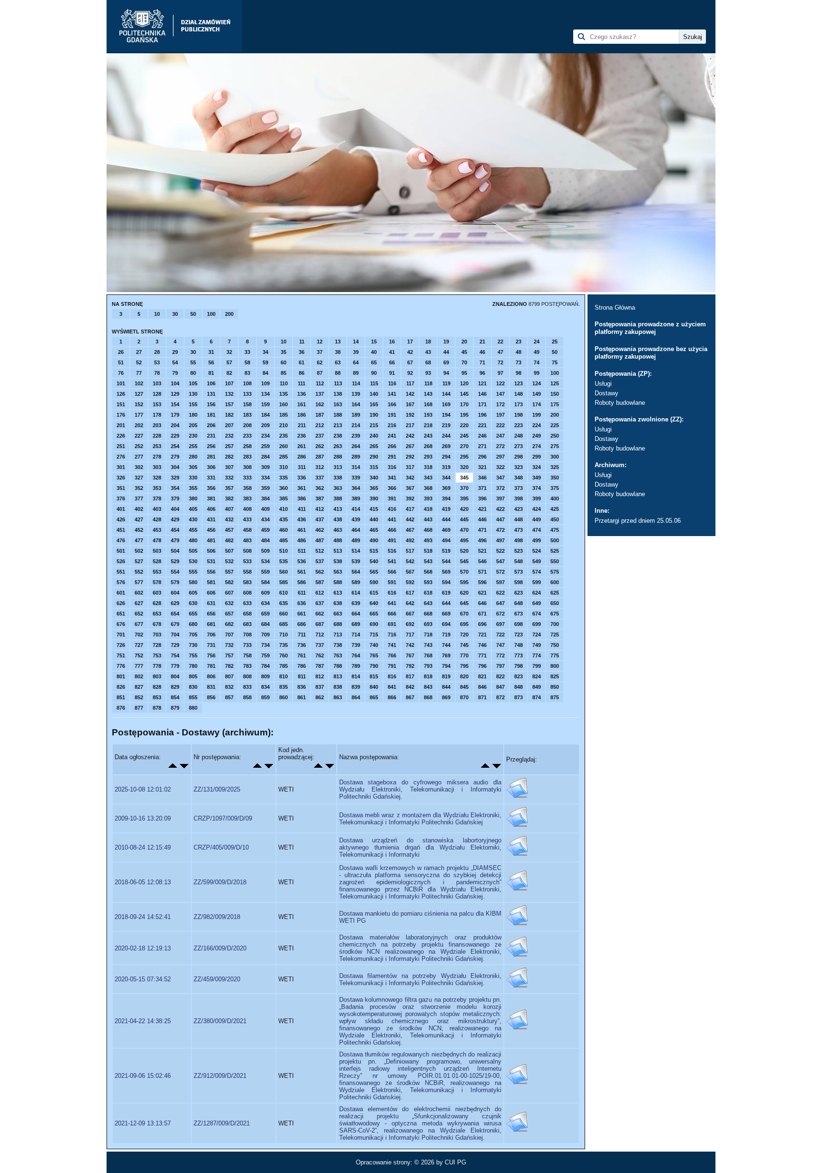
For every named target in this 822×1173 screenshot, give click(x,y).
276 (121, 456)
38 (338, 352)
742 (410, 645)
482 (229, 540)
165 (374, 404)
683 (247, 624)
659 (265, 613)
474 (536, 530)
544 (446, 561)
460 (283, 530)
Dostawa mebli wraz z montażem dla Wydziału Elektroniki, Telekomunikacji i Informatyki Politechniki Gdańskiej (420, 818)
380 (193, 498)
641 (392, 603)
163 (337, 404)
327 (139, 477)
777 (139, 666)
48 (518, 352)
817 (410, 676)
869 (446, 697)
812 (319, 676)
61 (301, 362)
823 (518, 676)
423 (518, 509)
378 (157, 498)
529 (175, 561)
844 (446, 687)
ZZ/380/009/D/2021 (220, 1021)
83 (247, 373)
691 (392, 624)
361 (301, 488)
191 (392, 415)
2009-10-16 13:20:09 (143, 818)
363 (337, 488)
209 (265, 425)
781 (211, 666)
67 (410, 362)
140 (374, 394)
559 (265, 572)
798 (518, 666)
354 (175, 488)
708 (247, 634)
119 (446, 383)
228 (157, 436)
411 (302, 509)
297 (500, 456)
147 (500, 394)
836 (301, 687)
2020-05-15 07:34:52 (143, 979)
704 (175, 634)
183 (247, 415)
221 (482, 425)
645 (464, 603)
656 (211, 613)
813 (337, 676)
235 (283, 436)
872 (500, 697)
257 (229, 446)
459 (265, 530)
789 (356, 666)
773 (518, 655)
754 (175, 655)
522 (500, 551)
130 (193, 394)
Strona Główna (615, 307)
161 (301, 404)
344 (446, 477)
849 (536, 687)
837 (319, 687)
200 (229, 314)
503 (157, 551)
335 (283, 477)
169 (446, 404)
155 (193, 404)
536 (301, 561)
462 (319, 530)
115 (374, 383)
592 (410, 582)
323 (518, 467)
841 (392, 687)
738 (337, 645)
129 (175, 394)
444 (446, 519)
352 (139, 488)
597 (500, 582)
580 (193, 582)
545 (464, 561)
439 (356, 519)
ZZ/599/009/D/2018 (220, 882)
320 (464, 467)
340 (374, 477)
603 (157, 593)
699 (536, 624)
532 (229, 561)
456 (211, 530)
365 (374, 488)
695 (464, 624)
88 (338, 373)
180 (193, 415)
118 (428, 383)
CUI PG (455, 1162)
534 (265, 561)
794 (446, 666)
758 (247, 655)
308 (247, 467)
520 (464, 551)
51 (121, 362)
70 (464, 362)
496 (482, 540)
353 (157, 488)
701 (121, 634)
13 (338, 341)
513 (337, 551)
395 (464, 498)
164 (356, 404)
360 (283, 488)
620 (464, 593)
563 (337, 572)
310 (283, 467)
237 (319, 436)
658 (247, 613)
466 (392, 530)
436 (301, 519)
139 (356, 394)
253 (157, 446)
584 (265, 582)
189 (356, 415)
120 (464, 383)
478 (157, 540)
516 (392, 551)
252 (139, 446)
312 (319, 467)
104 (175, 383)
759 (265, 655)
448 (518, 519)
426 (121, 519)
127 (139, 394)
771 (482, 655)
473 (518, 530)
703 (157, 634)
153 (157, 404)
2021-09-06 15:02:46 (143, 1075)
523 (518, 551)
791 (392, 666)
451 (121, 530)
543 (428, 561)
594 (446, 582)
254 (175, 446)
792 (410, 666)
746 (482, 645)
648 (518, 603)
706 (211, 634)
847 (500, 687)
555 (193, 572)
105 (193, 383)
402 (139, 509)
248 (518, 436)
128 (157, 394)
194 (446, 415)
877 (139, 708)
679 (175, 624)
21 (482, 341)
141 (392, 394)
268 (428, 446)
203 (157, 425)
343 (428, 477)
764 (356, 655)
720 (464, 634)
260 (283, 446)
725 (554, 634)
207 (229, 425)
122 (500, 383)
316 (392, 467)
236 (301, 436)
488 (337, 540)
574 (536, 572)
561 (301, 572)
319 (446, 467)
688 (337, 624)
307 (229, 467)
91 (392, 373)
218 (428, 425)
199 (536, 415)
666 (392, 613)
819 (446, 676)
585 (283, 582)
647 (500, 603)
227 (139, 436)
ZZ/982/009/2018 (217, 916)
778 (157, 666)
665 (374, 613)
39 (356, 352)
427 (139, 519)
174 (536, 404)
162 (319, 404)
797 (500, 666)
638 (337, 603)
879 (175, 708)
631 (211, 603)
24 (536, 341)
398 (518, 498)
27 (139, 352)
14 (356, 341)
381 (211, 498)
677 (139, 624)
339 (356, 477)
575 (554, 572)
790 (374, 666)
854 (175, 697)
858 (247, 697)
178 (157, 415)
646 (482, 603)
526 (121, 561)
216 (392, 425)
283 (247, 456)
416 (392, 509)
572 (500, 572)
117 (410, 383)
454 (175, 530)
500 (554, 540)
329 (175, 477)
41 (392, 352)
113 (338, 383)
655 (193, 613)
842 (410, 687)
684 (265, 624)
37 (320, 352)
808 (247, 676)
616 (392, 593)
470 (464, 530)
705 (193, 634)
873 (518, 697)
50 (193, 314)
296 (482, 456)
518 (428, 551)
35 (283, 352)
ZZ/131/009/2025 (217, 789)
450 (554, 519)
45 (464, 352)
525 (554, 551)
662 (319, 613)
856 (211, 697)
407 (229, 509)
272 (500, 446)
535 (283, 561)
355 (193, 488)
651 (121, 613)
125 (554, 383)
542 (410, 561)
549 (536, 561)
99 (536, 373)
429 (175, 519)
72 (500, 362)
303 (157, 467)
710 (283, 634)
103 (157, 383)
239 (356, 436)
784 (265, 666)
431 (211, 519)
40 (374, 352)
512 (319, 551)
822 (500, 676)
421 (482, 509)
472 (500, 530)
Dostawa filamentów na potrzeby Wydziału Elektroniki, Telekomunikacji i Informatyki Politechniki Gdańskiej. (420, 979)
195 (464, 415)
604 (175, 593)
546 (482, 561)
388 (337, 498)
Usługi (603, 383)
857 (229, 697)
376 (121, 498)
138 (337, 394)
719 (446, 634)
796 (482, 666)
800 (554, 666)
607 (229, 593)
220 (464, 425)
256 (211, 446)
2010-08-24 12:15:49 (143, 847)
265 (374, 446)
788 (337, 666)
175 (554, 404)
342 (410, 477)
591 (392, 582)
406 (211, 509)
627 (139, 603)
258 (247, 446)
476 (121, 540)
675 (554, 613)
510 (283, 551)
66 (392, 362)
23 (518, 341)
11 (301, 341)
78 (157, 373)
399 (536, 498)
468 (428, 530)
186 (301, 415)
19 (446, 341)
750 (554, 645)
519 (446, 551)
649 (536, 603)
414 (356, 509)
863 (337, 697)
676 (121, 624)
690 (374, 624)
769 (446, 655)
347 (500, 477)
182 (229, 415)
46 (482, 352)
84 (265, 373)
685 (283, 624)
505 (193, 551)
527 (139, 561)
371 (482, 488)
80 (193, 373)
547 (500, 561)
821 (482, 676)
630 (193, 603)
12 (320, 341)
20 (464, 341)
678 (157, 624)
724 (536, 634)
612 (319, 593)
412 (319, 509)
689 (356, 624)
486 (301, 540)
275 (554, 446)
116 (392, 383)
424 (536, 509)
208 (247, 425)
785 (283, 666)
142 (410, 394)
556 (211, 572)
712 (319, 634)
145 (464, 394)
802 (139, 676)
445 (464, 519)
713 (337, 634)
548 (518, 561)
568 (428, 572)
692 (410, 624)
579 (175, 582)
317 (410, 467)
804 (175, 676)
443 (428, 519)
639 (356, 603)
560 (283, 572)
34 (265, 352)
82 (229, 373)
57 (229, 362)
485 (283, 540)
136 (301, 394)
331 (211, 477)
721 (482, 634)
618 (428, 593)
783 (247, 666)
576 (121, 582)
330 (193, 477)
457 (229, 530)
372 (500, 488)
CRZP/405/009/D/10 (221, 847)
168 (428, 404)
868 (428, 697)
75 (555, 362)
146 (482, 394)
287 (319, 456)
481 (211, 540)
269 (446, 446)
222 (500, 425)
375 (554, 488)
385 (283, 498)
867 (410, 697)
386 (301, 498)
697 (500, 624)
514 (356, 551)
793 (428, 666)
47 (500, 352)
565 (374, 572)
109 (265, 383)
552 (139, 572)
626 (121, 603)
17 (410, 341)
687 (319, 624)
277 (139, 456)
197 (500, 415)
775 (554, 655)
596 (482, 582)
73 (518, 362)
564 (356, 572)
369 (446, 488)
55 (193, 362)
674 (536, 613)
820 (464, 676)
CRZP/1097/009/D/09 (223, 818)
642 (410, 603)
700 (554, 624)
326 (121, 477)
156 (211, 404)
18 (428, 341)
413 (337, 509)
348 (518, 477)
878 (157, 708)
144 (446, 394)
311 (302, 467)
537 (319, 561)
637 (319, 603)
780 (193, 666)
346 (482, 477)
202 (139, 425)
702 (139, 634)
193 (428, 415)
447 (500, 519)
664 (356, 613)
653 (157, 613)
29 (175, 352)
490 (374, 540)
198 (518, 415)
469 (446, 530)
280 (193, 456)
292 (410, 456)
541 (392, 561)
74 (536, 362)
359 (265, 488)
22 (500, 341)
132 (229, 394)
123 (518, 383)
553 (157, 572)
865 (374, 697)
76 (121, 373)
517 (410, 551)
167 (410, 404)
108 (247, 383)
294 (446, 456)
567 (410, 572)
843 (428, 687)
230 (193, 436)
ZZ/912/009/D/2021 (220, 1075)
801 (121, 676)
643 (428, 603)
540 (374, 561)
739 (356, 645)
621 (482, 593)
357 (229, 488)
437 (319, 519)
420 (464, 509)
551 (121, 572)
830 (193, 687)
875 (554, 697)
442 (410, 519)
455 (193, 530)
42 (410, 352)
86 (301, 373)
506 (211, 551)
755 (193, 655)
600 (554, 582)
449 (536, 519)
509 (265, 551)
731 (211, 645)
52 (139, 362)
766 (392, 655)
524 (536, 551)
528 (157, 561)
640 (374, 603)
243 (428, 436)
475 (554, 530)
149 (536, 394)
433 (247, 519)
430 (193, 519)
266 (392, 446)
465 (374, 530)
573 (518, 572)
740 (374, 645)
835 (283, 687)
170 (464, 404)
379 (175, 498)
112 (320, 383)
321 (482, 467)
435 (283, 519)
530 (193, 561)
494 (446, 540)
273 (518, 446)
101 (121, 383)
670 (464, 613)
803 (157, 676)
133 (247, 394)
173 (518, 404)
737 (319, 645)
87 (320, 373)
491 (392, 540)
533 (247, 561)
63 (338, 362)
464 (356, 530)
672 (500, 613)
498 (518, 540)
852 (139, 697)
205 (193, 425)
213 (337, 425)
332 (229, 477)
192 (410, 415)
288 (337, 456)
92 (410, 373)
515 (374, 551)
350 (554, 477)
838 (337, 687)
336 (301, 477)
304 (175, 467)
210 (283, 425)
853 (157, 697)
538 (337, 561)
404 (175, 509)
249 (536, 436)
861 (301, 697)
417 (410, 509)
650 (554, 603)
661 (301, 613)
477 (139, 540)
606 (211, 593)
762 (319, 655)
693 (428, 624)
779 (175, 666)
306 (211, 467)
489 (356, 540)
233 (247, 436)
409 (265, 509)
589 (356, 582)
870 (464, 697)
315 (374, 467)
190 (374, 415)
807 (229, 676)
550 (554, 561)
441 (392, 519)
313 (337, 467)
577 (139, 582)
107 (229, 383)
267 (410, 446)
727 (139, 645)
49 (536, 352)
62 (320, 362)
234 (265, 436)
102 (139, 383)
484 (265, 540)
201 (121, 425)
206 (211, 425)
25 (555, 341)
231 (211, 436)
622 (500, 593)
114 (356, 383)
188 (337, 415)
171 (482, 404)
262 (319, 446)
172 (500, 404)
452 (139, 530)
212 (319, 425)
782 (229, 666)
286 (301, 456)
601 (121, 593)
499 (536, 540)
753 (157, 655)
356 (211, 488)
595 (464, 582)
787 (319, 666)
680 (193, 624)
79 (175, 373)
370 (464, 488)
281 (211, 456)
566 (392, 572)
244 (446, 436)
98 (518, 373)
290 (374, 456)
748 (518, 645)
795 (464, 666)
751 (121, 655)
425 (554, 509)
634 (265, 603)
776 (121, 666)
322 (500, 467)
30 (175, 314)
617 (410, 593)
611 (302, 593)
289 (356, 456)
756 (211, 655)
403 (157, 509)
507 (229, 551)
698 (518, 624)
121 (482, 383)
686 (301, 624)
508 (247, 551)
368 (428, 488)
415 (374, 509)
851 (121, 697)
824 (536, 676)
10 (157, 314)
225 (554, 425)
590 (374, 582)
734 (265, 645)
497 (500, 540)
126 (121, 394)
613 (337, 593)
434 (265, 519)
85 (283, 373)
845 (464, 687)
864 (356, 697)
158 (247, 404)
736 (301, 645)
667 (410, 613)
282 (229, 456)
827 (139, 687)
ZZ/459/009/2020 (217, 979)
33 (247, 352)
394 (446, 498)
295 (464, 456)
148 (518, 394)
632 (229, 603)
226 (121, 436)
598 (518, 582)
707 (229, 634)
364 (356, 488)
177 (139, 415)
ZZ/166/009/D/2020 (220, 948)
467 (410, 530)
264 (356, 446)
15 (374, 341)
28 (157, 352)
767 (410, 655)
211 (302, 425)
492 (410, 540)
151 (121, 404)
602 (139, 593)
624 (536, 593)
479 (175, 540)
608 (247, 593)
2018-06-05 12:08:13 (143, 882)
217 (410, 425)
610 (283, 593)
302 (139, 467)
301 (121, 467)
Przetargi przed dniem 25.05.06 (638, 520)
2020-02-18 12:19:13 (143, 948)
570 (464, 572)
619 (446, 593)
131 (211, 394)
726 (121, 645)
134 (265, 394)
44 (446, 352)
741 (392, 645)
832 (229, 687)
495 (464, 540)
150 (554, 394)
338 (337, 477)
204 (175, 425)
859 (265, 697)
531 (211, 561)
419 (446, 509)
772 (500, 655)
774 (536, 655)
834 (265, 687)
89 (356, 373)
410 (283, 509)
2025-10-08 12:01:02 (143, 789)
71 (482, 362)
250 (554, 436)
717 (410, 634)
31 (211, 352)
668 (428, 613)
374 (536, 488)
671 (482, 613)
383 (247, 498)
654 (175, 613)
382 (229, 498)
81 (211, 373)
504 (175, 551)
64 (356, 362)
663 (337, 613)
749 (536, 645)
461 (301, 530)
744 (446, 645)
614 (356, 593)
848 (518, 687)
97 (500, 373)
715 (374, 634)
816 (392, 676)
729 (175, 645)
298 (518, 456)
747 (500, 645)
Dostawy (606, 393)
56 (211, 362)
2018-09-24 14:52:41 (143, 916)
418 (428, 509)
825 (554, 676)
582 (229, 582)
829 (175, 687)
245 (464, 436)
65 (374, 362)
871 (482, 697)
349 (536, 477)
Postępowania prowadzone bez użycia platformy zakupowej (651, 352)
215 (374, 425)
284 (265, 456)
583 (247, 582)
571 (482, 572)
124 (536, 383)
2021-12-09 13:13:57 (143, 1123)
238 (337, 436)
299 (536, 456)
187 (319, 415)
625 (554, 593)
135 (283, 394)
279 (175, 456)
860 (283, 697)
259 (265, 446)
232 (229, 436)
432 (229, 519)
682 (229, 624)
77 (139, 373)
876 (121, 708)
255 (193, 446)
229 (175, 436)
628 (157, 603)
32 (229, 352)
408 (247, 509)
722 (500, 634)
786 (301, 666)
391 (392, 498)
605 (193, 593)
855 (193, 697)
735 (283, 645)
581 (211, 582)
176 (121, 415)
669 (446, 613)
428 (157, 519)
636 (301, 603)
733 (247, 645)
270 (464, 446)
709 (265, 634)
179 (175, 415)
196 (482, 415)
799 (536, 666)
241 (392, 436)
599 (536, 582)
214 (356, 425)
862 (319, 697)
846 (482, 687)
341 (392, 477)
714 (356, 634)
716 (392, 634)
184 (265, 415)
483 (247, 540)
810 (283, 676)
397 (500, 498)
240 (374, 436)
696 (482, 624)
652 (139, 613)
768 (428, 655)
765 (374, 655)
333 (247, 477)
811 (302, 676)
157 (229, 404)
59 (265, 362)
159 (265, 404)
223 (518, 425)
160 (283, 404)
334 (265, 477)
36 (301, 352)
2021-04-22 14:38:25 (143, 1021)
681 (211, 624)
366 (392, 488)
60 (283, 362)
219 (446, 425)
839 (356, 687)
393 (428, 498)
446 (482, 519)
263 (337, 446)
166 (392, 404)
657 (229, 613)
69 (446, 362)
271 (482, 446)
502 (139, 551)
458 (247, 530)
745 (464, 645)
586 (301, 582)
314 (356, 467)
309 (265, 467)
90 (374, 373)
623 (518, 593)
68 (428, 362)
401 (121, 509)
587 (319, 582)
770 (464, 655)
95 (464, 373)
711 (302, 634)
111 (301, 383)
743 (428, 645)
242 (410, 436)
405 (193, 509)
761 (301, 655)
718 (428, 634)
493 (428, 540)
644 (446, 603)
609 (265, 593)
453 (157, 530)
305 (193, 467)
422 (500, 509)
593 (428, 582)
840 (374, 687)
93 (428, 373)
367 (410, 488)
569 (446, 572)
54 (175, 362)
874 (536, 697)
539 (356, 561)
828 (157, 687)
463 (337, 530)
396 (482, 498)
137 (319, 394)
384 (265, 498)
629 (175, 603)
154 (175, 404)
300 (554, 456)
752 (139, 655)
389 (356, 498)
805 (193, 676)
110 (284, 383)
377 (139, 498)
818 (428, 676)
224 (536, 425)
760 (283, 655)
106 (211, 383)
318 (428, 467)
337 (319, 477)
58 (247, 362)
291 (392, 456)
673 (518, 613)
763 (337, 655)
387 (319, 498)
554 (175, 572)
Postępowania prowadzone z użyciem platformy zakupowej (650, 328)
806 (211, 676)
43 (428, 352)
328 (157, 477)
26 (121, 352)
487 (319, 540)
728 (157, 645)
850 (554, 687)
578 (157, 582)
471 (482, 530)
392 (410, 498)
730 (193, 645)
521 (482, 551)
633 (247, 603)
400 (554, 498)
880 (193, 708)
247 (500, 436)
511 (302, 551)
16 (392, 341)
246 (482, 436)
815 (374, 676)
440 (374, 519)
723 (518, 634)
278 (157, 456)
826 (121, 687)
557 (229, 572)
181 (211, 415)
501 (121, 551)
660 (283, 613)
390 (374, 498)
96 (482, 373)
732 (229, 645)
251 (121, 446)
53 (157, 362)
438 (337, 519)
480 (193, 540)
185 (283, 415)
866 (392, 697)
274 (536, 446)
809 (265, 676)
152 (139, 404)
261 (301, 446)
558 (247, 572)
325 (554, 467)
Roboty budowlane (620, 402)
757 (229, 655)
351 (121, 488)
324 (536, 467)
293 (428, 456)
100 (211, 314)
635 (283, 603)
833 (247, 687)
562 (319, 572)
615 (374, 593)
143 (428, 394)
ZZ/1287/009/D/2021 (222, 1123)
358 (247, 488)
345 (464, 477)
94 (446, 373)
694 (446, 624)
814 (356, 676)
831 (211, 687)
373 (518, 488)
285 (283, 456)
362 (319, 488)
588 (337, 582)
